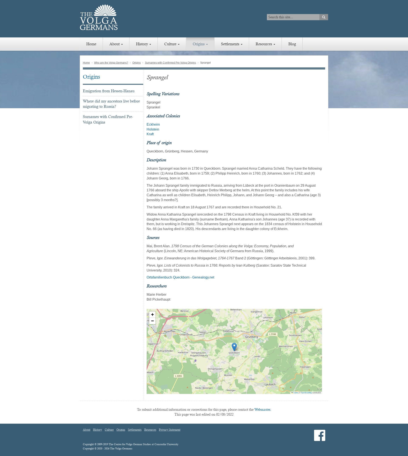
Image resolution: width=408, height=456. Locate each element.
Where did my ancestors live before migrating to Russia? (111, 104)
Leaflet (295, 392)
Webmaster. (262, 410)
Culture (170, 44)
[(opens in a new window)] (319, 439)
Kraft (150, 134)
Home (91, 44)
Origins (199, 44)
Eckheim (153, 124)
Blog (292, 44)
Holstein (153, 129)
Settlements (230, 44)
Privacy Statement (169, 430)
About (115, 44)
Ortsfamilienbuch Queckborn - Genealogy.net (180, 277)
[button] (234, 347)
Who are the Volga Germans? (111, 62)
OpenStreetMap (306, 392)
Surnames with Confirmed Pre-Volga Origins (170, 62)
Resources (264, 44)
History (142, 44)
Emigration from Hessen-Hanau (109, 91)
